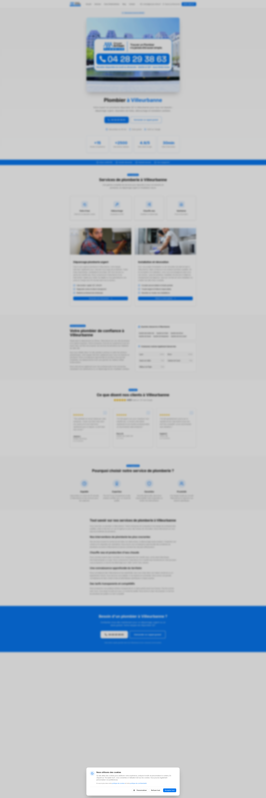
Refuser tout (155, 790)
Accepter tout (170, 790)
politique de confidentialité (138, 783)
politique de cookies (118, 783)
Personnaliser (142, 790)
